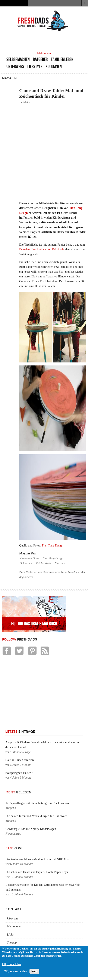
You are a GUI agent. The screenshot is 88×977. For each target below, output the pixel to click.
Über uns (12, 918)
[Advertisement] (44, 152)
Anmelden (73, 572)
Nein (34, 971)
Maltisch (60, 563)
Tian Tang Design (52, 545)
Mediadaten (14, 926)
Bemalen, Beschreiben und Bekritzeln (42, 249)
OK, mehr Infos (11, 964)
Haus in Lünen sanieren (19, 760)
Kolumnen (53, 66)
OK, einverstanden (15, 971)
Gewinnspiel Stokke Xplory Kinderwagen (31, 829)
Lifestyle (34, 66)
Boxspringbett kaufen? (18, 773)
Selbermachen (18, 59)
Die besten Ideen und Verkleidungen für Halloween (36, 816)
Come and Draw (29, 558)
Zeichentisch (43, 563)
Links (10, 934)
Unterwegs (15, 66)
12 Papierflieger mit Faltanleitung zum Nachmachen (37, 803)
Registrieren (26, 576)
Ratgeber (40, 59)
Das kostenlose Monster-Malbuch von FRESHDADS (37, 859)
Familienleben (62, 59)
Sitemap (12, 942)
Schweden (26, 563)
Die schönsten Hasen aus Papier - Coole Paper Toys (37, 872)
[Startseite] (43, 30)
